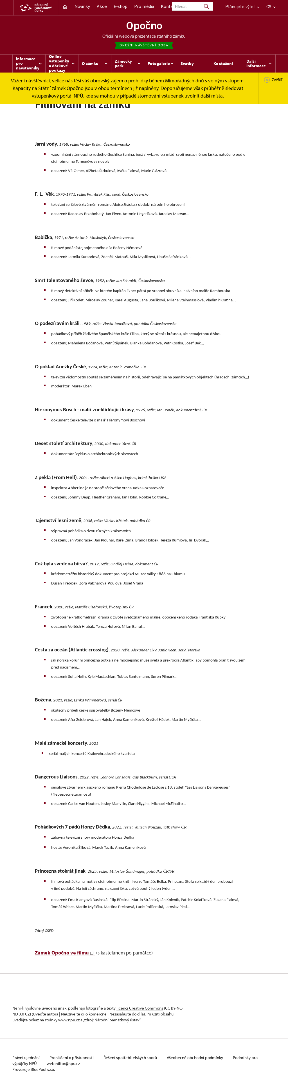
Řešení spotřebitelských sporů (131, 1057)
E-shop (120, 6)
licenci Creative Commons (139, 1008)
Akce (102, 6)
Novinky (82, 6)
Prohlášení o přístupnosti (72, 1057)
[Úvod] (65, 6)
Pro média (144, 6)
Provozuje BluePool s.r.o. (33, 1069)
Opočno (144, 25)
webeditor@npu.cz (63, 1063)
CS (269, 6)
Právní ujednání (26, 1057)
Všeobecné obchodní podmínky (195, 1057)
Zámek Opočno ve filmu (62, 952)
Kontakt (169, 6)
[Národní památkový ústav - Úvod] (35, 7)
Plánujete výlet (240, 6)
